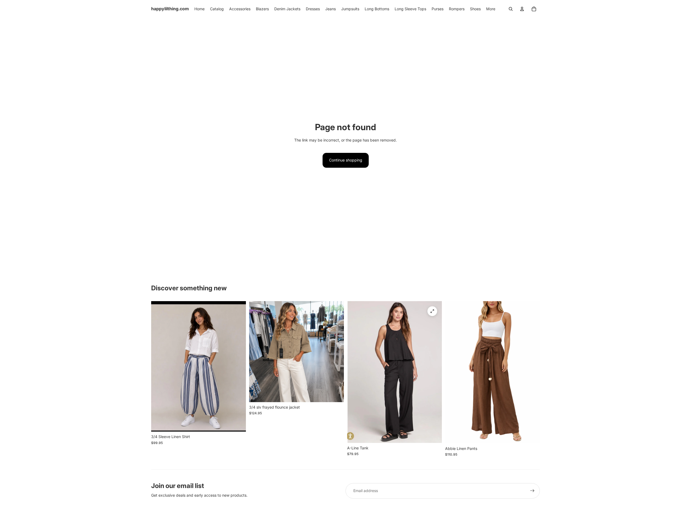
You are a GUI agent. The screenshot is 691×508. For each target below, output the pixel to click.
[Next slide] (238, 366)
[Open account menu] (522, 9)
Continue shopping (345, 160)
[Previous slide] (159, 366)
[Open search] (511, 9)
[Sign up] (532, 491)
